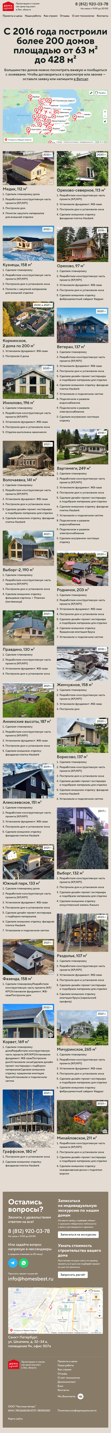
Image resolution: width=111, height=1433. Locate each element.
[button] (78, 1234)
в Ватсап (81, 79)
